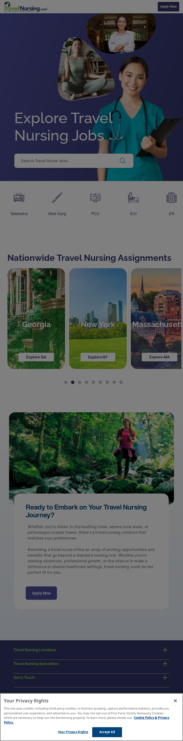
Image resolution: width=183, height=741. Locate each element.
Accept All (107, 732)
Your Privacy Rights (73, 732)
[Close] (175, 701)
